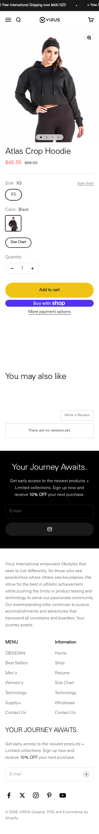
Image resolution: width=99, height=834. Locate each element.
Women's (14, 683)
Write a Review (77, 415)
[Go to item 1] (41, 137)
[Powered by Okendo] (18, 417)
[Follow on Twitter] (22, 795)
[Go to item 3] (52, 137)
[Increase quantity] (32, 268)
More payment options (49, 312)
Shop (60, 663)
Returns (62, 673)
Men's (11, 673)
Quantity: (13, 257)
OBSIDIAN (15, 653)
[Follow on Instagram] (35, 795)
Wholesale (65, 703)
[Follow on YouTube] (62, 795)
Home (61, 653)
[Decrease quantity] (12, 268)
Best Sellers (16, 663)
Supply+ (13, 703)
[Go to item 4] (58, 137)
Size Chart (18, 242)
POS (51, 812)
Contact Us (15, 713)
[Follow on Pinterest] (49, 795)
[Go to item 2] (47, 137)
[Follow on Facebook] (8, 795)
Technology (16, 693)
